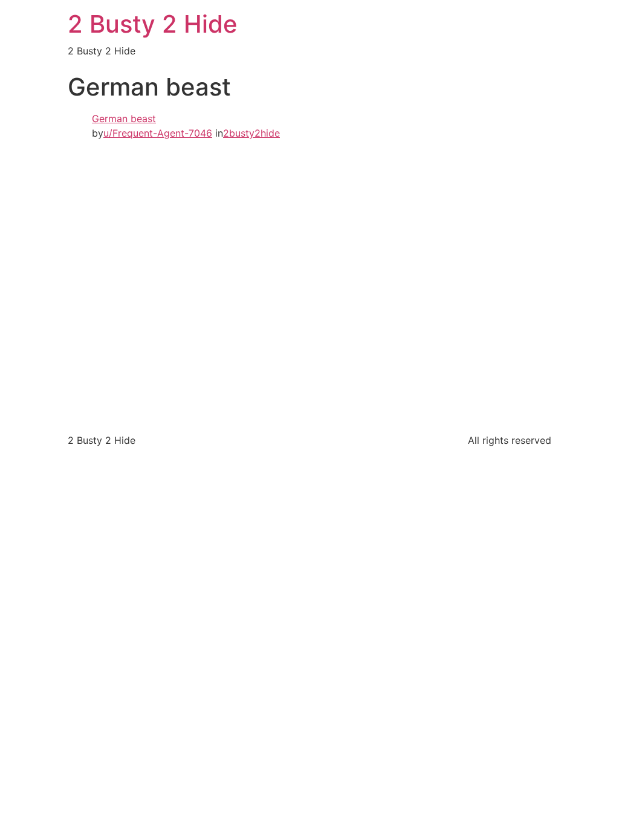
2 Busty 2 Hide (153, 24)
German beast (124, 118)
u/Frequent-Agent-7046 (157, 133)
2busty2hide (251, 133)
